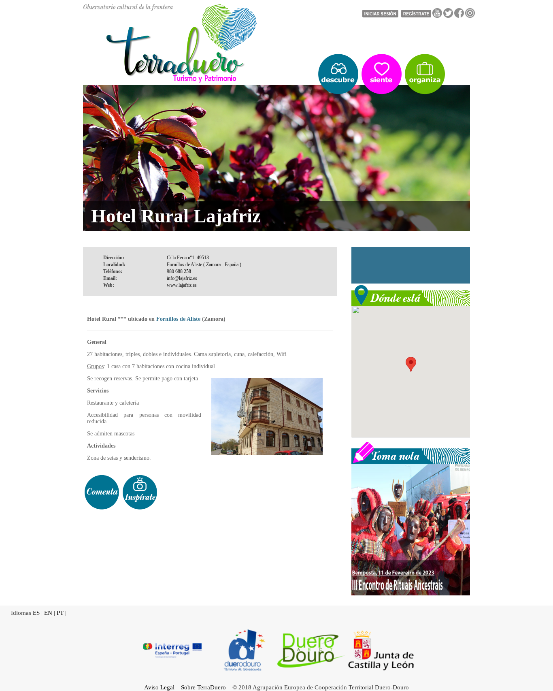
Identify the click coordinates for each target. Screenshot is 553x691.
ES (36, 613)
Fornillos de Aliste (178, 319)
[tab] (101, 492)
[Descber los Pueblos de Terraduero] (338, 74)
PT (60, 613)
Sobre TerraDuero (203, 687)
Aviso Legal (159, 687)
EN (48, 613)
